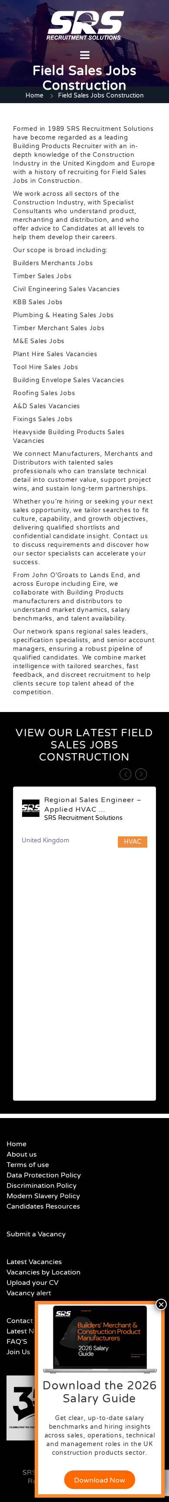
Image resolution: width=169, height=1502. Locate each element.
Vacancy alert (28, 1293)
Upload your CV (32, 1282)
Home (34, 95)
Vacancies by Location (43, 1272)
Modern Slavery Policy (43, 1196)
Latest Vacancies (34, 1262)
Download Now (99, 1480)
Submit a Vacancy (36, 1234)
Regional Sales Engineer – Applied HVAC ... (93, 805)
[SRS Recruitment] (85, 25)
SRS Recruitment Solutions (83, 818)
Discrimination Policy (41, 1185)
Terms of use (27, 1165)
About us (21, 1154)
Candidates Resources (43, 1206)
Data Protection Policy (43, 1175)
